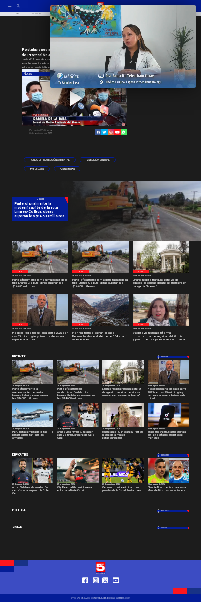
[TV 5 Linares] (18, 9)
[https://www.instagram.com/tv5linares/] (111, 132)
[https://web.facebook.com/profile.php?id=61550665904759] (85, 589)
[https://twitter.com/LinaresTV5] (105, 589)
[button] (50, 160)
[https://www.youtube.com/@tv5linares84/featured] (117, 132)
